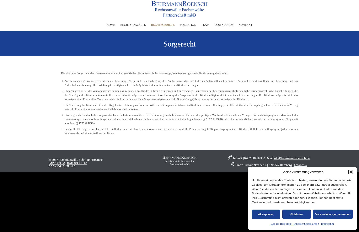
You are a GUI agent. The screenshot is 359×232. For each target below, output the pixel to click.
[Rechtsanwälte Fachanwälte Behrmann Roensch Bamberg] (179, 9)
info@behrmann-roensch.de (292, 158)
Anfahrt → (300, 165)
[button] (351, 172)
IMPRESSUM (57, 163)
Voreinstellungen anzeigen (332, 214)
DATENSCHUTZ (77, 163)
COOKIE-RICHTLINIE (62, 166)
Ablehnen (296, 214)
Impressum (327, 223)
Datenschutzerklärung (306, 223)
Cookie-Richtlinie (281, 223)
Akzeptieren (266, 214)
